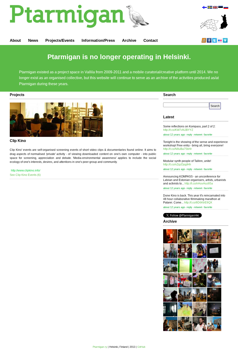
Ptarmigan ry (100, 346)
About (15, 40)
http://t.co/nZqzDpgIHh (177, 164)
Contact (150, 40)
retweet (198, 134)
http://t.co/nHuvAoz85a (199, 183)
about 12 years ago (174, 134)
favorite (208, 134)
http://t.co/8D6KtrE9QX (198, 202)
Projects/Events (59, 40)
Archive (129, 40)
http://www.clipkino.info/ (25, 170)
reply (189, 134)
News (33, 40)
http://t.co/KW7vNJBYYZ (178, 130)
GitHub (141, 346)
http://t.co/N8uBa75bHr (177, 149)
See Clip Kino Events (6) (25, 175)
